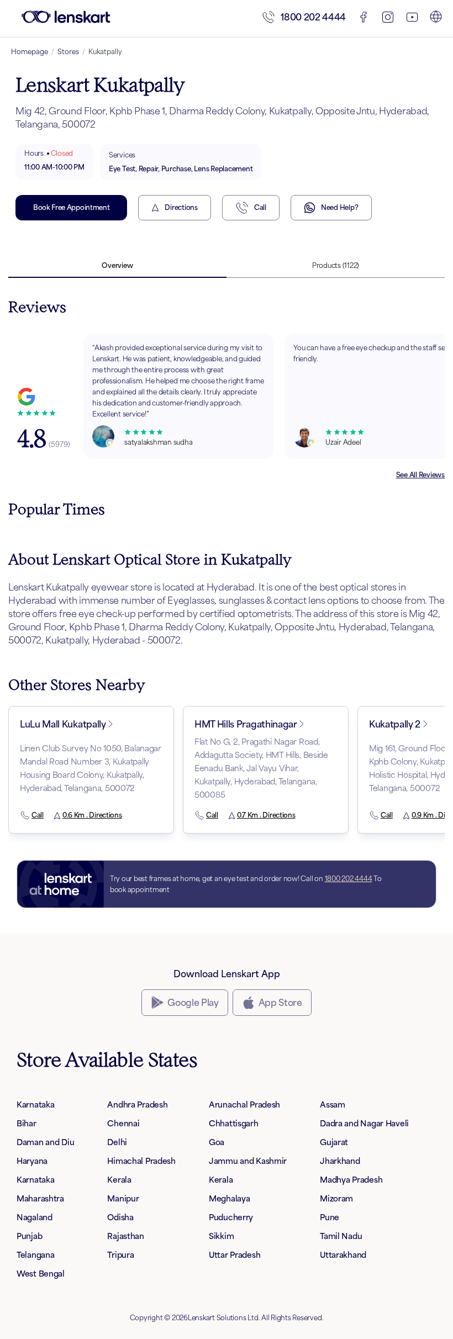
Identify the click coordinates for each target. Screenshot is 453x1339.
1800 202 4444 (313, 17)
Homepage (29, 52)
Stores (68, 52)
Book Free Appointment (71, 207)
